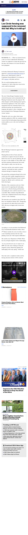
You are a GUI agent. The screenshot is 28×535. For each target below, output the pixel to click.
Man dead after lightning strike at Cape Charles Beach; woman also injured (12, 437)
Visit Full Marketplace (21, 287)
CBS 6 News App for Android (12, 452)
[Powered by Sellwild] (24, 366)
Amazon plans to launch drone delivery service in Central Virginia (12, 427)
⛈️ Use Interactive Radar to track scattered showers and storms (14, 12)
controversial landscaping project (15, 73)
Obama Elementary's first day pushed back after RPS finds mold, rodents (14, 434)
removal (6, 79)
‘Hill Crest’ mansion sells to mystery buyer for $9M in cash (13, 430)
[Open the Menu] (2, 2)
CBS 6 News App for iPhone (11, 454)
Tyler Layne (9, 51)
